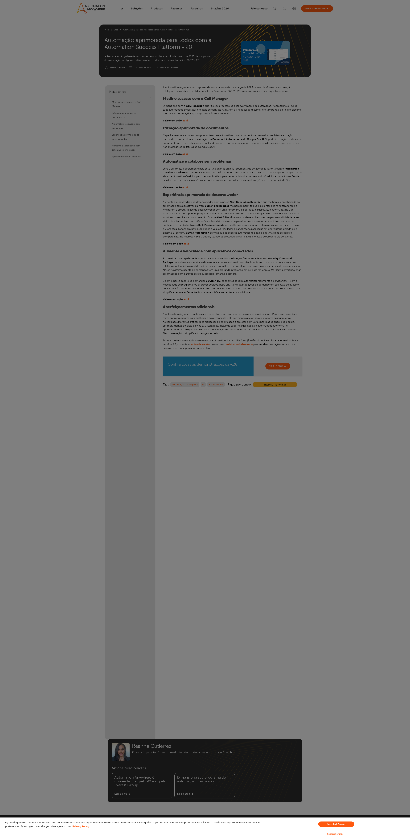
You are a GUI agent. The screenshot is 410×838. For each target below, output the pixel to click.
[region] (205, 827)
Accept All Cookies (336, 824)
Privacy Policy (80, 826)
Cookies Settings (335, 834)
